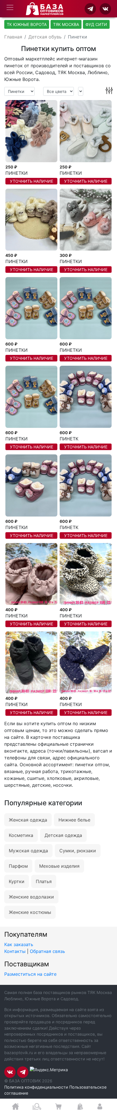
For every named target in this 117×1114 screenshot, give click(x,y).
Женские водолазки (31, 897)
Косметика (21, 835)
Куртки (16, 881)
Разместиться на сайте (30, 974)
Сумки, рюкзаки (77, 850)
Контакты (15, 951)
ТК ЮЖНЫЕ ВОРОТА (27, 24)
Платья (44, 881)
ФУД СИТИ (96, 24)
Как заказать (18, 944)
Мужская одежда (28, 850)
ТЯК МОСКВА (66, 24)
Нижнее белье (74, 820)
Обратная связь (47, 951)
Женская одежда (28, 820)
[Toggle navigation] (10, 7)
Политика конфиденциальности (36, 1087)
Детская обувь (45, 37)
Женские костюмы (30, 912)
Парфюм (18, 866)
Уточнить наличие (31, 181)
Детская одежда (63, 835)
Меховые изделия (59, 866)
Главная (13, 37)
